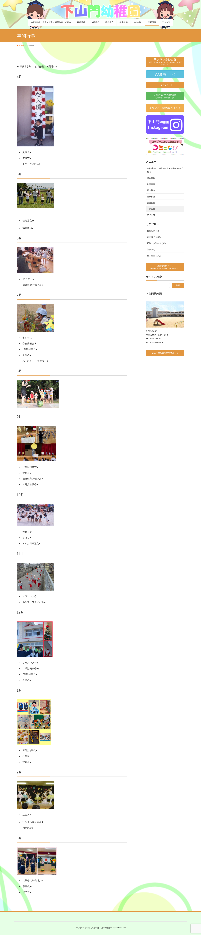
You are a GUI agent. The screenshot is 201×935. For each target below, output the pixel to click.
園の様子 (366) (154, 237)
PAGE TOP (193, 904)
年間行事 (151, 209)
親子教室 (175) (154, 256)
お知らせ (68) (153, 231)
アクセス (151, 215)
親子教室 (151, 197)
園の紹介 (151, 190)
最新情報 (151, 178)
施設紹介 (151, 203)
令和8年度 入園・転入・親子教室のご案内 (165, 170)
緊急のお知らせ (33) (156, 243)
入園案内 (151, 184)
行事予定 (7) (152, 249)
